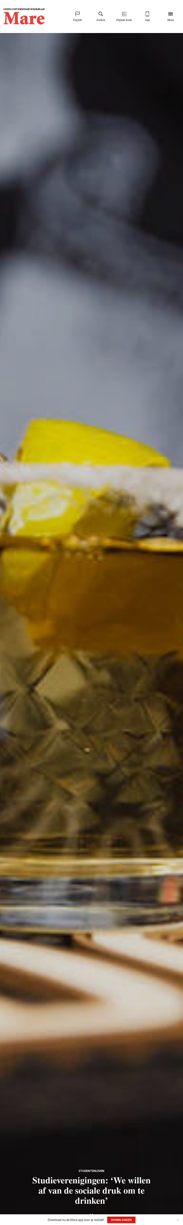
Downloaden (121, 1220)
